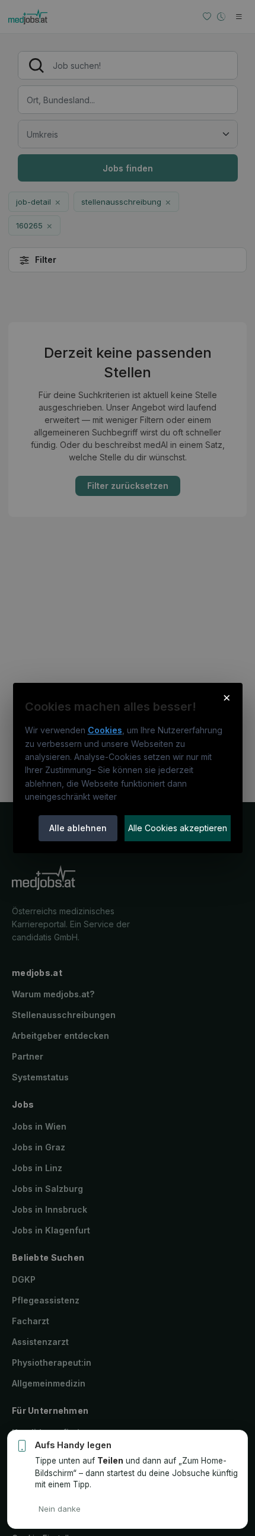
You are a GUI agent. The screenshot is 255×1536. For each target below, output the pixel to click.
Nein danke (60, 1508)
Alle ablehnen (78, 828)
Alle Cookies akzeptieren (177, 828)
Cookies (105, 730)
